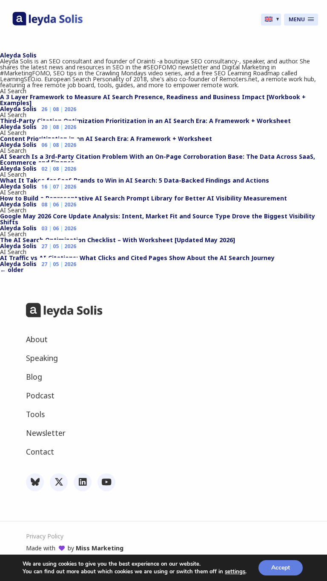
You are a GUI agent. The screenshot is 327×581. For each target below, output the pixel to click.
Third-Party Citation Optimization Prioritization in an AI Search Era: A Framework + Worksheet (145, 121)
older (11, 270)
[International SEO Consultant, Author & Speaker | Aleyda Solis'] (47, 23)
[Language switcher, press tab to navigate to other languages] (271, 20)
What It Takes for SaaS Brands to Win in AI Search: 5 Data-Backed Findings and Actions (134, 180)
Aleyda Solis (18, 55)
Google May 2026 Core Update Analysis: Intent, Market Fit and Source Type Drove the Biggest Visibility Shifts (157, 219)
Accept (280, 568)
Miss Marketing (99, 548)
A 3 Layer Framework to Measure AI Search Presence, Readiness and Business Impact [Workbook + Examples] (153, 100)
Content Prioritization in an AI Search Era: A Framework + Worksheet (106, 139)
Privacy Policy (44, 536)
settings (235, 571)
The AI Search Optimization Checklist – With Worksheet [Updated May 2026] (117, 240)
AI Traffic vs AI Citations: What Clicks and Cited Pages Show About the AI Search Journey (137, 258)
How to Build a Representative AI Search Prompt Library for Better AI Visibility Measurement (143, 198)
